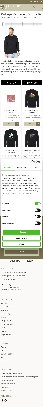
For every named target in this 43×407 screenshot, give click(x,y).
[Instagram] (5, 400)
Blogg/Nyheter (6, 307)
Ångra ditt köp (6, 335)
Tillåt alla (21, 232)
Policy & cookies (6, 321)
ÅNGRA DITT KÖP (21, 261)
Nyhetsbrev (5, 331)
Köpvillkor (4, 317)
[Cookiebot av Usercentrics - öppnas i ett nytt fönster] (31, 161)
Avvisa (21, 244)
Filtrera (12, 83)
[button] (3, 2)
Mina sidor (4, 303)
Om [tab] (35, 167)
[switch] (38, 210)
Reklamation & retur (8, 324)
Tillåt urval (21, 238)
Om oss (3, 328)
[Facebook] (2, 400)
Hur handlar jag (6, 314)
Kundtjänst (4, 310)
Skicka (21, 252)
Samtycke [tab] (7, 167)
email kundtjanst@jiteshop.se (11, 289)
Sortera (33, 83)
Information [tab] (21, 167)
